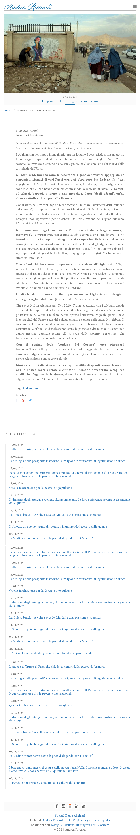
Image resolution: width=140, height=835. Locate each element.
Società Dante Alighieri (70, 816)
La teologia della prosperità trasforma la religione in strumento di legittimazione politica (67, 461)
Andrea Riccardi (53, 820)
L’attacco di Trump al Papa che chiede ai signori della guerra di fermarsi (57, 449)
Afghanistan (30, 388)
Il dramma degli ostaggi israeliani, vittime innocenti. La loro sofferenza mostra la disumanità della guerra (69, 501)
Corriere (103, 825)
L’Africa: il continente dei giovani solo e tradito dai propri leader (51, 653)
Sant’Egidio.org (78, 820)
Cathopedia (102, 820)
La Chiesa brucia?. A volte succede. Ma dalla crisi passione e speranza (55, 515)
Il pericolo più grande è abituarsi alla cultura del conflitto (47, 783)
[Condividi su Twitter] (30, 400)
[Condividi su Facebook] (17, 400)
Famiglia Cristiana (62, 825)
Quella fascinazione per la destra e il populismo (40, 488)
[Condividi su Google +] (23, 400)
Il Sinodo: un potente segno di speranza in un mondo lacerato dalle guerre (58, 527)
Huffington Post (86, 825)
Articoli (8, 110)
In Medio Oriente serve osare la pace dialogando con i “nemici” (51, 538)
